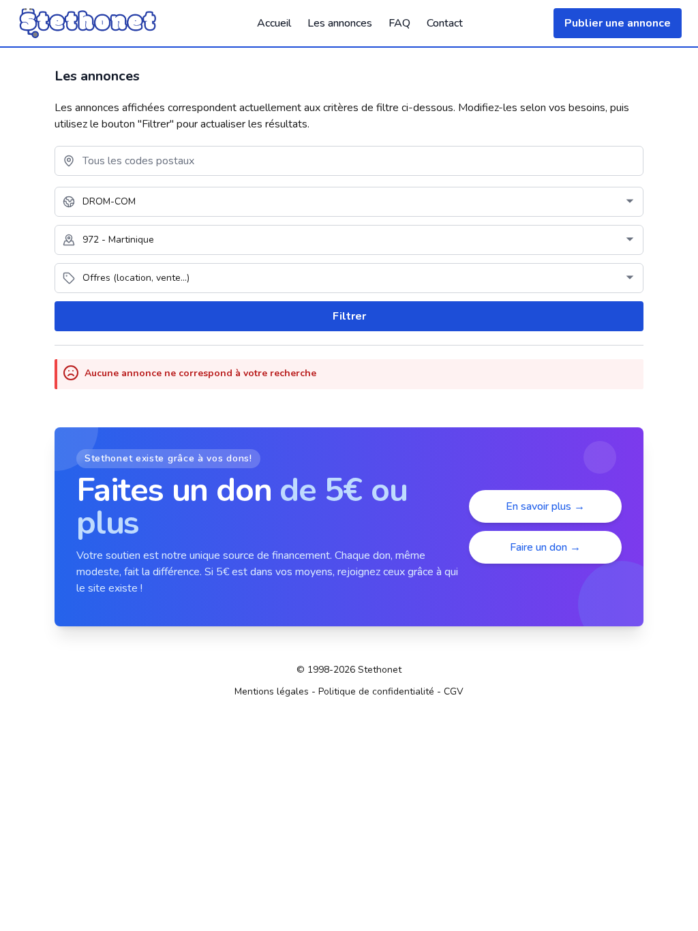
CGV (454, 691)
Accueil (274, 23)
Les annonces (339, 23)
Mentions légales (271, 691)
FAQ (399, 23)
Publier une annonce (617, 23)
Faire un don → (545, 547)
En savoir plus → (545, 506)
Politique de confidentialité (376, 691)
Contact (445, 23)
